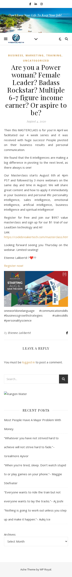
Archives (10, 534)
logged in (28, 362)
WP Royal (45, 569)
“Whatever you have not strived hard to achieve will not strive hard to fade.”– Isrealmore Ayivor (31, 447)
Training (54, 55)
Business (15, 55)
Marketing (35, 55)
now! (20, 266)
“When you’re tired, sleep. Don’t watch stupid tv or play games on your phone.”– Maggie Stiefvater (35, 474)
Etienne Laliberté (19, 333)
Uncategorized (36, 60)
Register (10, 266)
